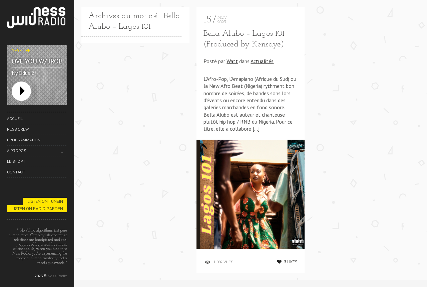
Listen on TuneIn (45, 201)
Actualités (262, 61)
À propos (16, 150)
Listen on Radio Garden (37, 208)
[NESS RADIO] (37, 19)
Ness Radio (57, 276)
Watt (232, 61)
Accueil (15, 118)
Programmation (23, 140)
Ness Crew (18, 129)
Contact (16, 172)
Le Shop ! (16, 161)
